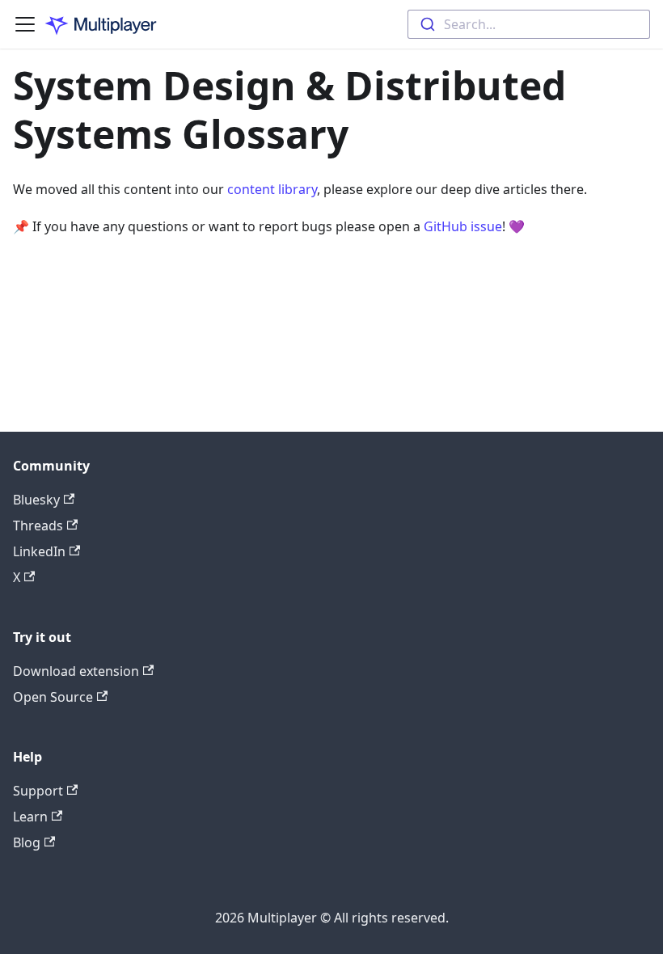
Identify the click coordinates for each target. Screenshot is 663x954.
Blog (26, 842)
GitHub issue (463, 226)
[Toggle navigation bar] (25, 24)
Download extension (76, 671)
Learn (30, 816)
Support (38, 791)
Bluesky (36, 500)
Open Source (53, 697)
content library (272, 189)
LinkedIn (39, 551)
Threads (38, 525)
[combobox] (529, 24)
